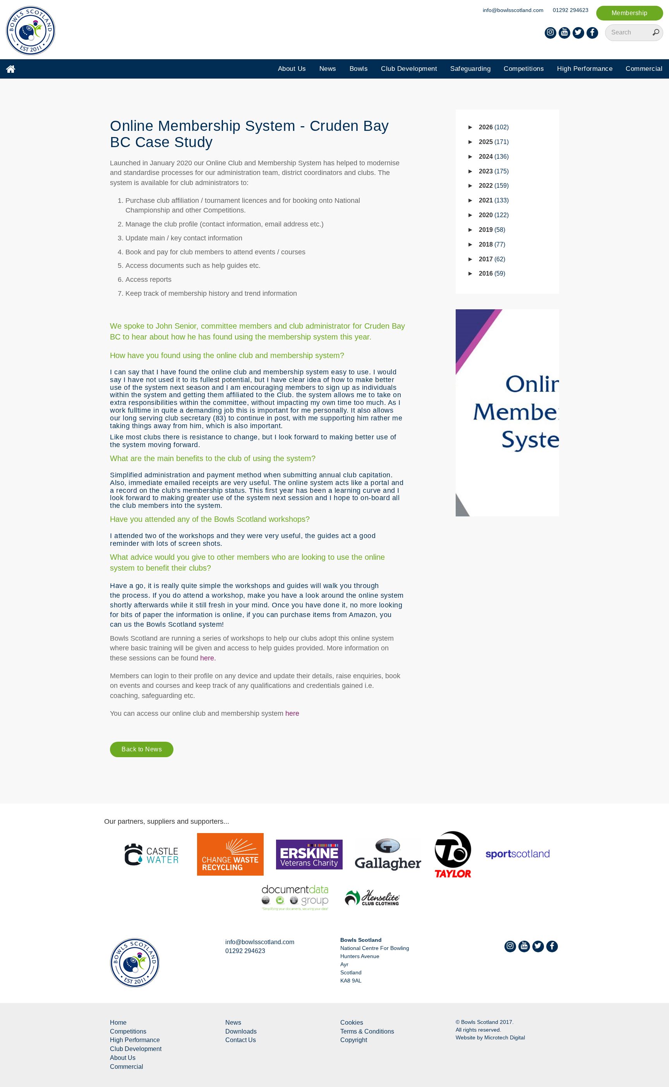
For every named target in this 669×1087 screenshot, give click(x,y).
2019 (491, 229)
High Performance (584, 68)
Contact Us (240, 1040)
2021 (493, 200)
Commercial (644, 68)
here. (207, 658)
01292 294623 (570, 10)
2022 (493, 185)
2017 (491, 259)
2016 (491, 273)
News (327, 68)
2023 (493, 171)
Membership (630, 13)
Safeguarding (470, 68)
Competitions (524, 68)
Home (118, 1022)
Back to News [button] (142, 749)
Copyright (353, 1040)
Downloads (241, 1031)
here (292, 713)
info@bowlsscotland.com (513, 10)
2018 (491, 244)
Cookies (351, 1022)
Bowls (359, 68)
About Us (292, 68)
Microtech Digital (504, 1037)
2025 (493, 142)
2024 (493, 156)
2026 (493, 127)
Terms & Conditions (367, 1031)
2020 (493, 215)
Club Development (409, 68)
